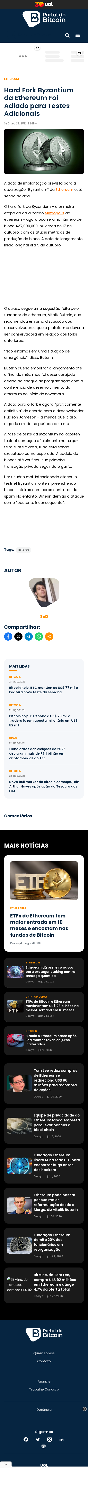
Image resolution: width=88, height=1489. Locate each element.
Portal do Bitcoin (44, 19)
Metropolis (54, 213)
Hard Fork (23, 550)
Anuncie (44, 1381)
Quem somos (44, 1353)
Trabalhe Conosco (44, 1389)
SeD (44, 616)
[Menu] (77, 36)
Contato (44, 1361)
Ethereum (11, 79)
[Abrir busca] (67, 36)
